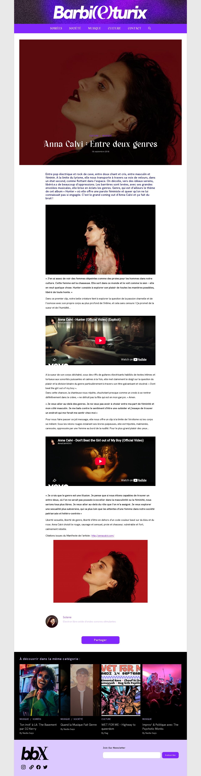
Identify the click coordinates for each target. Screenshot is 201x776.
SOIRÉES (37, 719)
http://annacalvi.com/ (103, 535)
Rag (106, 733)
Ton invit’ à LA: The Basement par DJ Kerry (38, 726)
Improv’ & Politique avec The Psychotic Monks (160, 726)
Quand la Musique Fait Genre (79, 724)
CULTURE (94, 135)
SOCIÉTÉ (78, 719)
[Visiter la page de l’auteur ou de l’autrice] (52, 621)
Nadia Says (28, 733)
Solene (67, 617)
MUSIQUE (107, 135)
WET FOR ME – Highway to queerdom (118, 726)
